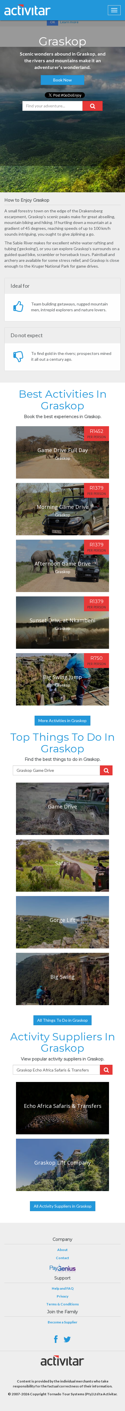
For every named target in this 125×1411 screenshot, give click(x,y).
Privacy (62, 1296)
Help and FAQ (63, 1288)
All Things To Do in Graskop (62, 1020)
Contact (62, 1258)
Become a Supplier (62, 1322)
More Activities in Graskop (62, 720)
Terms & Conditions (62, 1304)
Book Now (62, 79)
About (62, 1249)
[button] (93, 106)
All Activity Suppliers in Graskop (63, 1206)
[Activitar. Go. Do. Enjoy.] (27, 10)
